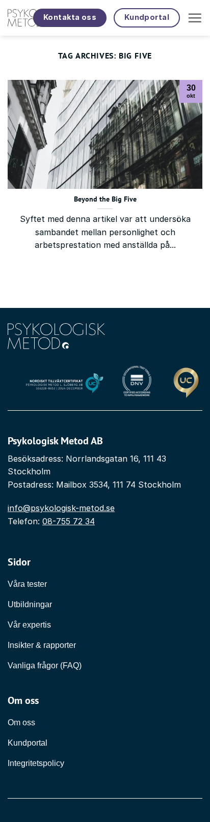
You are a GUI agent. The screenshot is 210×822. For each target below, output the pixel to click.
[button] (194, 18)
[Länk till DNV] (136, 383)
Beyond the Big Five (105, 199)
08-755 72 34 (68, 521)
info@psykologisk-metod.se (61, 508)
